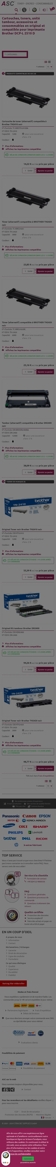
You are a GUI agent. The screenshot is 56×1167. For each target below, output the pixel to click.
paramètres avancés (28, 1162)
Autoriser (28, 1159)
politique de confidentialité (19, 1154)
